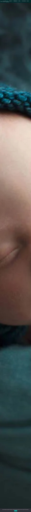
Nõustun (16, 510)
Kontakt (7, 1)
